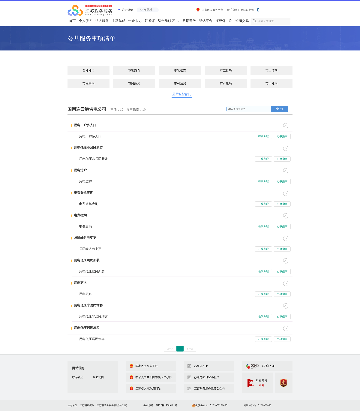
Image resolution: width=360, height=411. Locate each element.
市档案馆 (134, 70)
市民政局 (134, 83)
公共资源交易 (239, 21)
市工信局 (272, 70)
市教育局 (226, 70)
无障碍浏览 (247, 9)
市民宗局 (88, 83)
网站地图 (98, 377)
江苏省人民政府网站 (148, 388)
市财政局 (226, 83)
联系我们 (77, 377)
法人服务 (102, 21)
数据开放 (189, 21)
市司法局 (180, 83)
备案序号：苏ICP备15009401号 (160, 405)
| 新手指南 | (232, 9)
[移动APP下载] (258, 9)
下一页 (189, 348)
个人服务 (85, 21)
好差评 (150, 21)
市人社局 (272, 83)
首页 (72, 21)
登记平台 (205, 21)
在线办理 (263, 136)
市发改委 (180, 70)
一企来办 (135, 21)
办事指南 (282, 136)
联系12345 (268, 365)
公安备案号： (212, 405)
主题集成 (118, 21)
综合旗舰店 (166, 21)
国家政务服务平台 (212, 9)
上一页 (170, 348)
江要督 (220, 21)
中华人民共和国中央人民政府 (153, 377)
